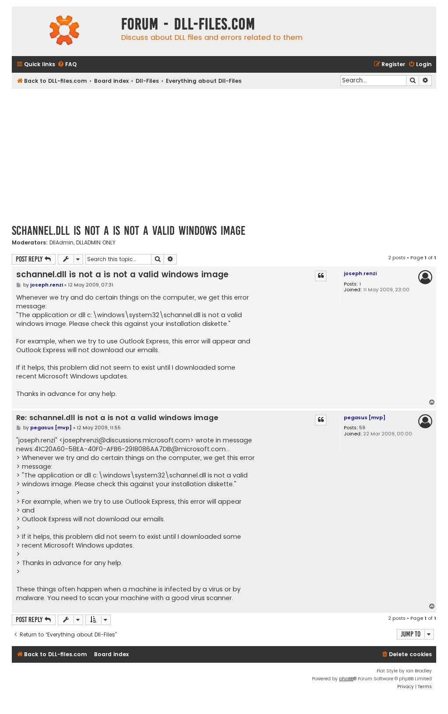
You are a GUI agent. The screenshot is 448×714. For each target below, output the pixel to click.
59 (362, 428)
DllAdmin (61, 242)
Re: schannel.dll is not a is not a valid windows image (117, 418)
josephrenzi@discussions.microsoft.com (126, 440)
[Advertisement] (224, 154)
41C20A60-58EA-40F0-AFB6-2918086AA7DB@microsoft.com (130, 449)
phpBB (346, 678)
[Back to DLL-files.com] (64, 31)
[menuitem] (67, 65)
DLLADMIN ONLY (96, 242)
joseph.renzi (360, 273)
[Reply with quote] (320, 276)
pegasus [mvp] (364, 417)
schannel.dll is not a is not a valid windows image (128, 230)
